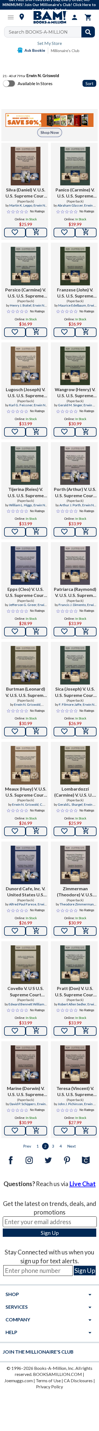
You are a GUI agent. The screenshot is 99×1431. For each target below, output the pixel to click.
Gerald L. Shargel (70, 804)
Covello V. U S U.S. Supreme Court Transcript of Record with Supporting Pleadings (25, 992)
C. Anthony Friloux (28, 806)
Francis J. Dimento (72, 605)
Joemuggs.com (18, 1380)
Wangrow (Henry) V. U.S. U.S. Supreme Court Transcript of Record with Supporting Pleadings (75, 393)
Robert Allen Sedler (72, 1004)
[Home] (49, 17)
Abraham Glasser (70, 205)
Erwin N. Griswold (81, 307)
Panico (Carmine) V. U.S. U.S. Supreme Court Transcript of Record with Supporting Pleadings (75, 193)
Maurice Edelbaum (72, 305)
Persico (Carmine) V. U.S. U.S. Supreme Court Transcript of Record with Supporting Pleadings (25, 293)
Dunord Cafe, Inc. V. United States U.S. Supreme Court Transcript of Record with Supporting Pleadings (25, 892)
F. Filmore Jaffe (70, 704)
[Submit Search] (88, 31)
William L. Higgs (20, 505)
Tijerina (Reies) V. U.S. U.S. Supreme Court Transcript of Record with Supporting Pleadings (26, 492)
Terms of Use (48, 1380)
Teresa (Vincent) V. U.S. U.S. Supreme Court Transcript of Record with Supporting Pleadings (75, 1092)
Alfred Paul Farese (22, 904)
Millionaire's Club (65, 50)
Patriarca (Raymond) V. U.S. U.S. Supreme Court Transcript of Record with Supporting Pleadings (75, 592)
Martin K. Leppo (20, 205)
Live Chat (82, 1183)
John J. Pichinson (70, 1104)
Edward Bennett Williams (27, 1004)
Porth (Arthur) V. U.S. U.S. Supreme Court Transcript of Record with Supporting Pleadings (75, 492)
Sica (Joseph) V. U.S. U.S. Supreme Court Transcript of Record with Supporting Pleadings (75, 692)
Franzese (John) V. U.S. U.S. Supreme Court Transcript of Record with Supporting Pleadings (75, 293)
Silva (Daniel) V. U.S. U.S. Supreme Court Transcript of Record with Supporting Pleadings (25, 193)
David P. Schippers (23, 1104)
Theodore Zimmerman (77, 904)
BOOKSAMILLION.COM (57, 1374)
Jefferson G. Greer (22, 605)
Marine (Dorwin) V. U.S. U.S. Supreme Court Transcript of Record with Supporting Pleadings (26, 1092)
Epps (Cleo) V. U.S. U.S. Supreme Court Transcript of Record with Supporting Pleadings (25, 592)
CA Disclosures (78, 1380)
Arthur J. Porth (70, 505)
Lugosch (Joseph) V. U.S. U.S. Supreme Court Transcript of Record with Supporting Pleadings (26, 393)
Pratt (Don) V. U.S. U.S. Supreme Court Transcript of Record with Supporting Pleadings (75, 992)
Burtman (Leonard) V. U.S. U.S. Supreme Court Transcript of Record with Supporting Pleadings (26, 692)
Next (71, 1146)
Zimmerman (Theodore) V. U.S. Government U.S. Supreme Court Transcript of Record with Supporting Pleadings (75, 892)
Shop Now (49, 132)
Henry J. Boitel (20, 305)
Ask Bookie (34, 50)
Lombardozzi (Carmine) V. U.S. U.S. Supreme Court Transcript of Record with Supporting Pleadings (75, 792)
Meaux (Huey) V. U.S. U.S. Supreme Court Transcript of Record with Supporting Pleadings (25, 792)
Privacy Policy (49, 1386)
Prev (27, 1146)
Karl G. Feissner (20, 405)
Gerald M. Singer (70, 405)
